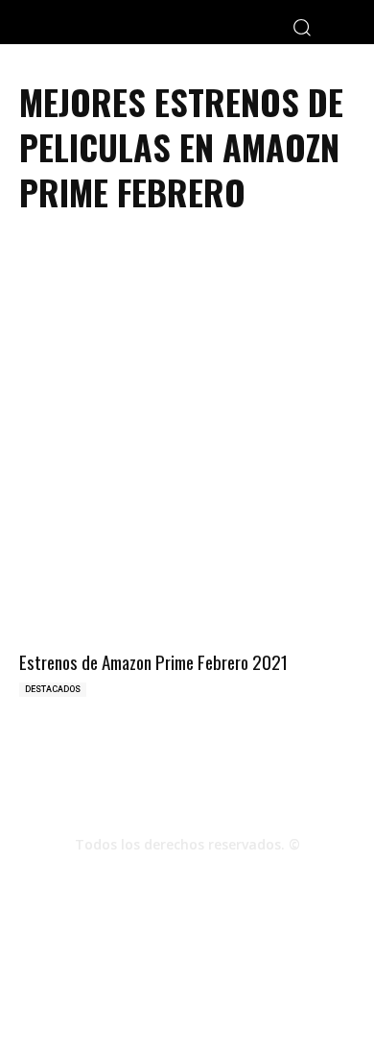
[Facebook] (135, 878)
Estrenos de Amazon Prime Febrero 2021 (153, 661)
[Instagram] (187, 878)
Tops (179, 976)
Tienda (318, 976)
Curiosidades (246, 976)
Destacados (53, 689)
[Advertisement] (187, 360)
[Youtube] (239, 878)
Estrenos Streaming (187, 996)
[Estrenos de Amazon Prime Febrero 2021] (187, 562)
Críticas (126, 976)
